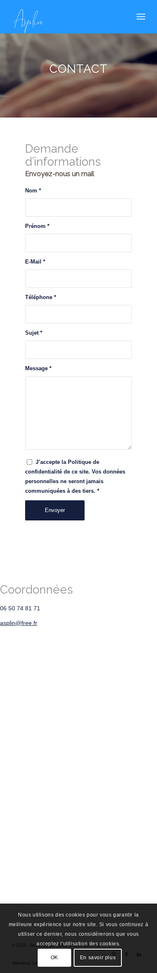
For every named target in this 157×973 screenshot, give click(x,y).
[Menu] (140, 17)
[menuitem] (140, 17)
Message (38, 368)
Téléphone (40, 297)
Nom (33, 190)
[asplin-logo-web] (65, 16)
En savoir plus (98, 957)
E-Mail (35, 262)
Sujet (33, 333)
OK (54, 957)
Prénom (37, 226)
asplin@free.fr (18, 623)
